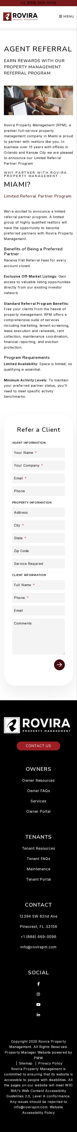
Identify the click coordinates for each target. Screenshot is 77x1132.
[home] (21, 16)
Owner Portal (38, 811)
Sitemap (26, 1063)
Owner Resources (38, 780)
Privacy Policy (50, 1063)
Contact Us (38, 745)
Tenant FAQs (38, 858)
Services (38, 801)
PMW (38, 1058)
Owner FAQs (38, 791)
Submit (59, 664)
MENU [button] (68, 16)
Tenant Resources (38, 848)
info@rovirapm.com (38, 947)
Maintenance (39, 869)
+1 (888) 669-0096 (38, 2)
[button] (38, 984)
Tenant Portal (38, 879)
